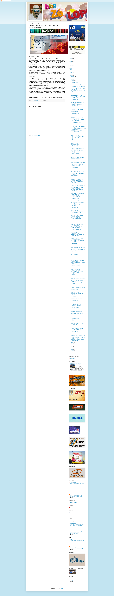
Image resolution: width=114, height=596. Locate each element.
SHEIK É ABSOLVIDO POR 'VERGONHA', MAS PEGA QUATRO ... (77, 99)
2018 (71, 69)
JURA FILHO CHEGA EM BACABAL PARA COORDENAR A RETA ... (77, 113)
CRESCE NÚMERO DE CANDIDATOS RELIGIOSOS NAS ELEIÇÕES (77, 122)
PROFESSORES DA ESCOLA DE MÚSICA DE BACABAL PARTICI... (78, 245)
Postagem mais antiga (61, 133)
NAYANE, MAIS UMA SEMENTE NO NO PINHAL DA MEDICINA (77, 281)
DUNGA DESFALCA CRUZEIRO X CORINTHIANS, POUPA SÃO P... (76, 312)
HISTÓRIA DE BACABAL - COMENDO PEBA (78, 251)
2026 (71, 58)
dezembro (72, 76)
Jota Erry (71, 539)
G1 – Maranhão (72, 507)
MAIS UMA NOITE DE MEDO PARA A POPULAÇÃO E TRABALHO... (76, 229)
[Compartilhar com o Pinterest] (45, 100)
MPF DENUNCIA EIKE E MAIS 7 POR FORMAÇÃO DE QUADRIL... (77, 188)
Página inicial (47, 133)
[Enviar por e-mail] (41, 100)
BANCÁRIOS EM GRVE (74, 101)
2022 (71, 64)
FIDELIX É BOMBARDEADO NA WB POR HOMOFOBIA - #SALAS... (77, 120)
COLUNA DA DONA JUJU (75, 135)
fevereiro (72, 350)
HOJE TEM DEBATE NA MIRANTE (76, 95)
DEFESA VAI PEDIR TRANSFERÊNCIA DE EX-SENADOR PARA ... (77, 115)
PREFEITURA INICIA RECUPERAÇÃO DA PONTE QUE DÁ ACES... (77, 203)
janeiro (72, 352)
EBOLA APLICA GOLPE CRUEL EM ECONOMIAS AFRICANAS (76, 298)
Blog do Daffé (72, 358)
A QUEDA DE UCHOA (74, 300)
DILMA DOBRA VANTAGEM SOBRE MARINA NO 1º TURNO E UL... (78, 163)
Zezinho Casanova (73, 482)
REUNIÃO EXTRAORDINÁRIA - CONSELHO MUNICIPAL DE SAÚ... (78, 338)
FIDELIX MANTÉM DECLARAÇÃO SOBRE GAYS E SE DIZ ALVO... (77, 84)
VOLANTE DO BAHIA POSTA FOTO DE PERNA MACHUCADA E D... (77, 272)
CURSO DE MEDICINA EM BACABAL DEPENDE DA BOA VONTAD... (77, 329)
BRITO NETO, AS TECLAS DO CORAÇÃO (77, 317)
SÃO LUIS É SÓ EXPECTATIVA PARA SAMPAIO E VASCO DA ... (77, 216)
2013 (71, 353)
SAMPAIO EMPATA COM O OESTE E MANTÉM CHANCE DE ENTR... (76, 333)
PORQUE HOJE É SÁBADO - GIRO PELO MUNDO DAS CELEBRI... (77, 151)
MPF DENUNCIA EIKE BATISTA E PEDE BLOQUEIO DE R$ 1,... (77, 331)
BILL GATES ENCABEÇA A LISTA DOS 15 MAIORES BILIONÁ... (77, 105)
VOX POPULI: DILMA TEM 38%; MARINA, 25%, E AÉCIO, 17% (77, 174)
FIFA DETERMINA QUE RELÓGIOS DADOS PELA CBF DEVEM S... (78, 256)
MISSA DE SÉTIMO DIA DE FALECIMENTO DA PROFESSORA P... (77, 279)
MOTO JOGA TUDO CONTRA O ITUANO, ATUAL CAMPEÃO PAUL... (77, 235)
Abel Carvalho (72, 578)
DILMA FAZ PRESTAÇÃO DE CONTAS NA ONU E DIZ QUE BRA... (77, 194)
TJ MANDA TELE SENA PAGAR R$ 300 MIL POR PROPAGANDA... (78, 220)
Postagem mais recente (32, 133)
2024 (71, 61)
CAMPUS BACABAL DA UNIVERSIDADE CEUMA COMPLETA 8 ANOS (77, 218)
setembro (72, 80)
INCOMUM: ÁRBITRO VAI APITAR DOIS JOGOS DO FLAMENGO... (77, 309)
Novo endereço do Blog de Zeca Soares (76, 517)
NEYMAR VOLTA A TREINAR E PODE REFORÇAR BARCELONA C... (77, 212)
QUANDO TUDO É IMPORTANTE (76, 322)
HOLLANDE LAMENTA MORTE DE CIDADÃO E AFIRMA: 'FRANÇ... (78, 190)
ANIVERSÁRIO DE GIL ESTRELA (76, 210)
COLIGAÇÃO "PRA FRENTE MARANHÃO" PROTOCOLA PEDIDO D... (77, 196)
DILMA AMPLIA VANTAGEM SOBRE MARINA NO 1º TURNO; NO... (78, 207)
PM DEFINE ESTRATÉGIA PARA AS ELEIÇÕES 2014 (76, 267)
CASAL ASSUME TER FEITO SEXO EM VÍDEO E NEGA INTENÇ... (77, 110)
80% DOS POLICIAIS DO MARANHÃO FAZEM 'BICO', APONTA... (77, 233)
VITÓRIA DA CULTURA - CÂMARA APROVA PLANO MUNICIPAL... (78, 172)
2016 (71, 72)
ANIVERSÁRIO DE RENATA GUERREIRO (77, 157)
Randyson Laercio (73, 546)
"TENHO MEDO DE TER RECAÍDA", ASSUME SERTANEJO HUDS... (78, 97)
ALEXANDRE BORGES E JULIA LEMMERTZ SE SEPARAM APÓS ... (78, 258)
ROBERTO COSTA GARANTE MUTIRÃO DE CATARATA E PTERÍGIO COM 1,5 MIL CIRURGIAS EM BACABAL (76, 533)
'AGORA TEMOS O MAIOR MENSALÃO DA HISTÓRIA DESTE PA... (77, 294)
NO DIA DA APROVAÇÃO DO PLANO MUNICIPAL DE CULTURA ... (77, 165)
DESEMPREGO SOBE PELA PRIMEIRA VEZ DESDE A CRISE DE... (78, 248)
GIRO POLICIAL (73, 303)
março (72, 349)
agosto (72, 342)
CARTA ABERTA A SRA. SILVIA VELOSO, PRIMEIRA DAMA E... (77, 133)
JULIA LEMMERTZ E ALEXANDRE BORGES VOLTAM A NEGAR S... (78, 225)
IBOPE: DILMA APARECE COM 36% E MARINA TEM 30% (77, 296)
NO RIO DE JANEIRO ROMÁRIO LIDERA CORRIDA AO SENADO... (77, 149)
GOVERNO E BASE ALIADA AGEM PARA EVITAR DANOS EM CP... (77, 307)
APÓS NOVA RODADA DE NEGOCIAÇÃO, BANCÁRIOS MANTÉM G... (77, 131)
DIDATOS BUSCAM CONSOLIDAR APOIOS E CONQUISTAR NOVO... (78, 107)
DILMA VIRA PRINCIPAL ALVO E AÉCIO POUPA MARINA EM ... (77, 118)
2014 (71, 75)
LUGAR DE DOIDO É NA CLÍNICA (76, 231)
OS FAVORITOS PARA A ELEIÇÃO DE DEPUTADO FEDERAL (77, 82)
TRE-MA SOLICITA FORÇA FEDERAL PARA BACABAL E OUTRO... (78, 200)
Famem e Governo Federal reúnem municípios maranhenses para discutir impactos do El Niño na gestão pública (77, 580)
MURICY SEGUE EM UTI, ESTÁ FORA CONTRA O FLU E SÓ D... (77, 169)
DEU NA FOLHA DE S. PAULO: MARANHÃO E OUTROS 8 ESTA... (78, 155)
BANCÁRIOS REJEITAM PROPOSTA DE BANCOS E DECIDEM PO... (77, 177)
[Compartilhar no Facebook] (44, 100)
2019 (71, 68)
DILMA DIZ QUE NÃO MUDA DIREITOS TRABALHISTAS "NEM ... (77, 270)
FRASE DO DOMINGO (74, 254)
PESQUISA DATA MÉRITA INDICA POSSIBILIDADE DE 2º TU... (76, 145)
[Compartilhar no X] (43, 100)
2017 (71, 71)
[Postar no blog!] (42, 100)
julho (72, 343)
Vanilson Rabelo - (73, 523)
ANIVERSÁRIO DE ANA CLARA (76, 158)
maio (72, 346)
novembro (72, 77)
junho (72, 345)
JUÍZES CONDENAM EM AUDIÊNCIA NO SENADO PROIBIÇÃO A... (77, 241)
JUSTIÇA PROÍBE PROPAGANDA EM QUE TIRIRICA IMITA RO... (77, 186)
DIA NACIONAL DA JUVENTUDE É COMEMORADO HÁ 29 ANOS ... (76, 227)
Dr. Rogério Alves (73, 494)
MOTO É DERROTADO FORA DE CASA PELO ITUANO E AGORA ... (78, 129)
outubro (72, 79)
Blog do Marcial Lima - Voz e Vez (75, 363)
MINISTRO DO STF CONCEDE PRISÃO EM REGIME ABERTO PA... (78, 222)
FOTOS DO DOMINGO (74, 253)
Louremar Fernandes (73, 502)
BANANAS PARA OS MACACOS (76, 315)
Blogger (62, 588)
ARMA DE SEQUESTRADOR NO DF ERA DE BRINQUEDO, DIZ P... (78, 103)
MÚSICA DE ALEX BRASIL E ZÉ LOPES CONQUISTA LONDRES (77, 137)
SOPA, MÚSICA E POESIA (75, 292)
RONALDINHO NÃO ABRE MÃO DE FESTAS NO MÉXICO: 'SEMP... (78, 340)
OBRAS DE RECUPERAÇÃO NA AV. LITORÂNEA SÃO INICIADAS (76, 265)
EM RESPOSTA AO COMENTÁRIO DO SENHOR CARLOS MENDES (77, 180)
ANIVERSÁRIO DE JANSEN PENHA (76, 301)
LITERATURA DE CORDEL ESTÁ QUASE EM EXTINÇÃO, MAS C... (78, 324)
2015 (71, 73)
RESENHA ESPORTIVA (74, 111)
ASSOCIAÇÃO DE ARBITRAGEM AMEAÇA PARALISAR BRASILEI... (77, 153)
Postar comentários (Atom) (35, 135)
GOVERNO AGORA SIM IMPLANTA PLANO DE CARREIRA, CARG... (78, 198)
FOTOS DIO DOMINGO (74, 143)
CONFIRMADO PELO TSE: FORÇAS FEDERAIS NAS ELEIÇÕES (76, 305)
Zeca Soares (72, 516)
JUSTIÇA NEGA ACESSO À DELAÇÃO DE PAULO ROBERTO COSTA (77, 239)
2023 (71, 62)
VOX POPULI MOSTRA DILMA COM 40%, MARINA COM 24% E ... (77, 93)
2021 (71, 65)
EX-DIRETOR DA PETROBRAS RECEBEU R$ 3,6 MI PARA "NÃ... (77, 167)
